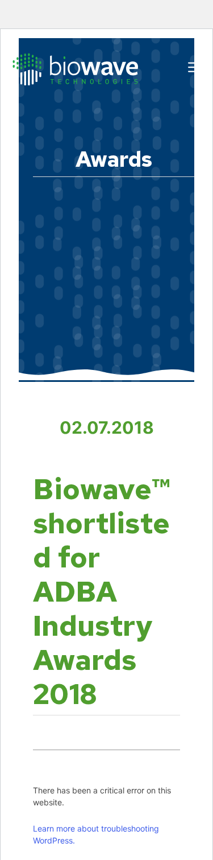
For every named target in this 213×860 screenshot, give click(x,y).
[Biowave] (75, 68)
